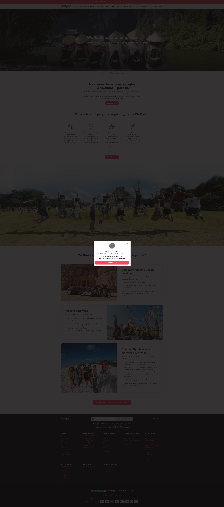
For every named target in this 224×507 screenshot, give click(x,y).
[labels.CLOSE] (127, 243)
